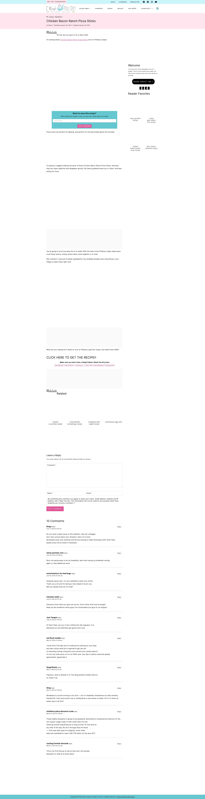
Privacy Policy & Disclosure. (126, 797)
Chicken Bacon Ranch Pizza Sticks (74, 40)
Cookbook (123, 2)
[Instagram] (152, 2)
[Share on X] (53, 33)
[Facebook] (144, 2)
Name (50, 493)
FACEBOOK (59, 365)
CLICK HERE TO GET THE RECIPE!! (71, 357)
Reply (119, 527)
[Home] (47, 17)
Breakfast (99, 8)
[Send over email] (55, 33)
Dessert (120, 8)
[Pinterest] (148, 2)
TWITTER (88, 365)
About (113, 2)
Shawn (50, 25)
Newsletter (134, 2)
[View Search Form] (157, 8)
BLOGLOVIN (109, 365)
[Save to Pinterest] (47, 32)
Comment (51, 465)
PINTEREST (69, 365)
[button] (143, 81)
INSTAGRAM (99, 365)
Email (89, 493)
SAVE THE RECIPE (84, 126)
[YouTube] (156, 2)
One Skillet (132, 8)
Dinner (110, 8)
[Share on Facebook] (50, 33)
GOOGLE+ (79, 365)
